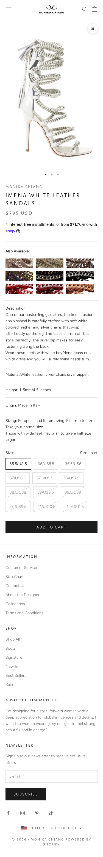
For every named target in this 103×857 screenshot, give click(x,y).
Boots (10, 648)
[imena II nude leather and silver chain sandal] (19, 263)
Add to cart (51, 527)
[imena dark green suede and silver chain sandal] (19, 276)
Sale (9, 684)
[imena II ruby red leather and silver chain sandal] (19, 288)
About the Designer (22, 594)
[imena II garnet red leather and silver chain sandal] (49, 288)
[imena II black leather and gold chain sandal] (49, 276)
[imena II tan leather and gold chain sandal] (80, 288)
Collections (15, 604)
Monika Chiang (23, 187)
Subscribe (25, 794)
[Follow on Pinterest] (37, 813)
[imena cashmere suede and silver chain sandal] (49, 263)
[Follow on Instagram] (22, 813)
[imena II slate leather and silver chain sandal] (80, 263)
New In (11, 666)
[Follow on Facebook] (8, 813)
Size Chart (14, 576)
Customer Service (21, 567)
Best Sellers (15, 675)
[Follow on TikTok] (51, 813)
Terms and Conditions (24, 613)
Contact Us (15, 585)
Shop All (12, 639)
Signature (13, 657)
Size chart (89, 452)
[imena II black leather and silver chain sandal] (80, 276)
